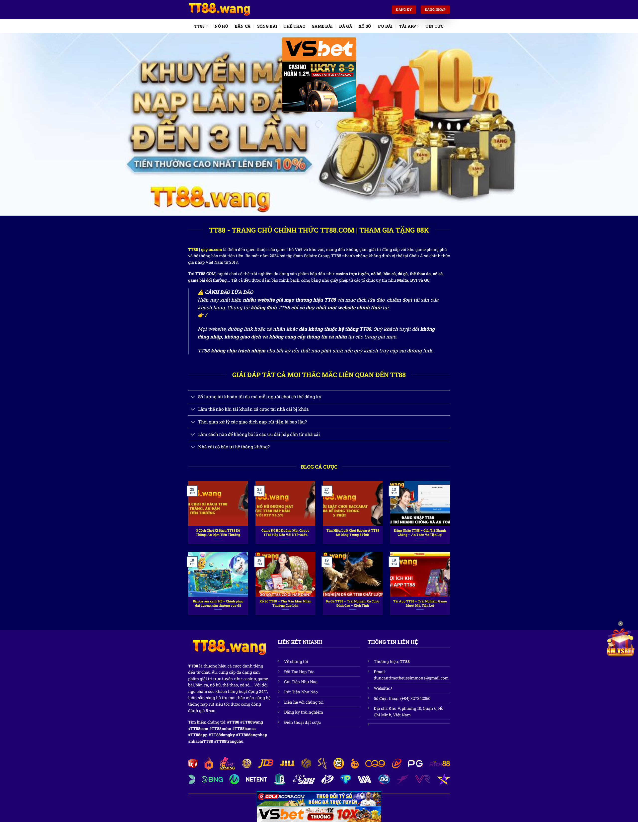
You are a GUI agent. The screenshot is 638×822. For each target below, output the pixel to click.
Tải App (407, 26)
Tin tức (434, 26)
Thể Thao (294, 26)
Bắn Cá (243, 26)
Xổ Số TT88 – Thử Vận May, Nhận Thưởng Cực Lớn (285, 603)
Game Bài (322, 26)
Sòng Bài (267, 26)
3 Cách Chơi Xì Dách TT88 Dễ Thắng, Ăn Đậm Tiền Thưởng (218, 532)
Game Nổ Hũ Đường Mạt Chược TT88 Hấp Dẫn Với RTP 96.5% (285, 532)
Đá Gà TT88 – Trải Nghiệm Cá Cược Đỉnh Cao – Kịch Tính (353, 603)
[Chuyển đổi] (193, 397)
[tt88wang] (219, 9)
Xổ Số (365, 26)
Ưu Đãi (385, 26)
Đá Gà (345, 26)
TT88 (199, 26)
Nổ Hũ (221, 26)
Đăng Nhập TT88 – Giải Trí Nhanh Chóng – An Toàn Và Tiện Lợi (420, 532)
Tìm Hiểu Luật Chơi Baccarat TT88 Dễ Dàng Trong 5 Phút (352, 532)
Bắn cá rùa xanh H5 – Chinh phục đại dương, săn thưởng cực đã (218, 603)
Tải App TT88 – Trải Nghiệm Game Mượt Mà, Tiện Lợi (420, 603)
